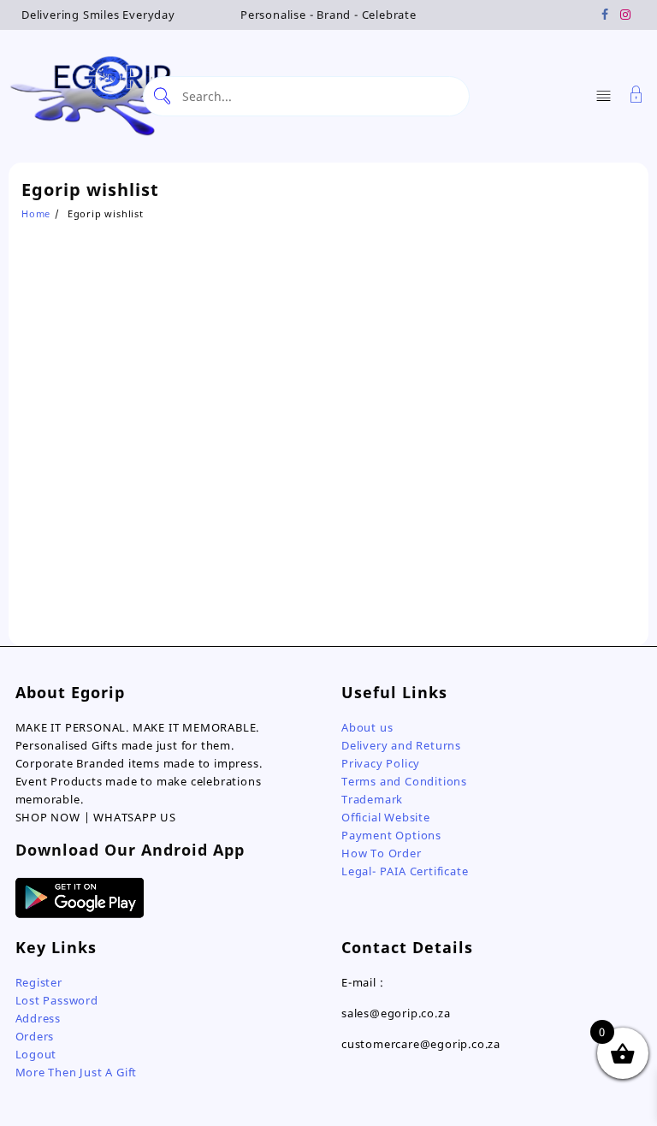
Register (38, 982)
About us (367, 727)
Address (38, 1018)
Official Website (385, 817)
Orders (35, 1036)
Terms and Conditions (404, 781)
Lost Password (56, 1000)
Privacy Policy (380, 763)
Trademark (372, 799)
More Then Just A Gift (76, 1072)
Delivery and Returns (401, 745)
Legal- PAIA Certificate (404, 871)
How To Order (381, 853)
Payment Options (391, 835)
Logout (36, 1054)
